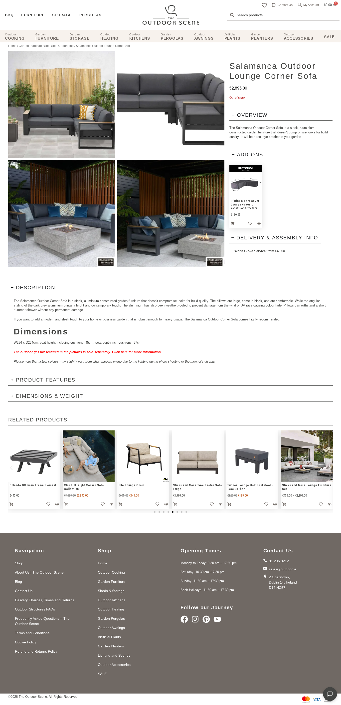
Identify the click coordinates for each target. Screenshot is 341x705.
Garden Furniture (30, 46)
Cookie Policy (25, 642)
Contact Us (285, 5)
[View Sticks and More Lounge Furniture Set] (307, 456)
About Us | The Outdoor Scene (39, 572)
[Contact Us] (274, 5)
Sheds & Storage (111, 591)
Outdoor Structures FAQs (35, 609)
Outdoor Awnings (111, 628)
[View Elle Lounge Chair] (143, 456)
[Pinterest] (206, 619)
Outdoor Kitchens (111, 600)
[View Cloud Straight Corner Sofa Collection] (89, 456)
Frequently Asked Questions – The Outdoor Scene (42, 621)
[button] (11, 468)
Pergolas (90, 15)
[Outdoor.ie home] (171, 15)
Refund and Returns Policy (36, 651)
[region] (245, 181)
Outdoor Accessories (114, 665)
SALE (102, 674)
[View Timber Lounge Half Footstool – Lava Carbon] (252, 456)
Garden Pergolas (111, 618)
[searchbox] (283, 14)
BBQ (9, 15)
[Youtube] (217, 619)
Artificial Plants (109, 637)
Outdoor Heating (111, 609)
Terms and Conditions (32, 633)
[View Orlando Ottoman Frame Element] (34, 456)
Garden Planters (111, 646)
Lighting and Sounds (114, 655)
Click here (119, 352)
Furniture (33, 15)
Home (12, 46)
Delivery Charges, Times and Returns (44, 600)
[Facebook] (184, 619)
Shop (19, 563)
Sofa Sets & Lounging (59, 46)
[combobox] (283, 14)
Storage (62, 15)
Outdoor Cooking (111, 572)
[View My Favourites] (264, 5)
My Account (311, 5)
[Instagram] (195, 619)
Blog (18, 582)
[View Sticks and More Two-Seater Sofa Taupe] (198, 456)
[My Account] (300, 5)
